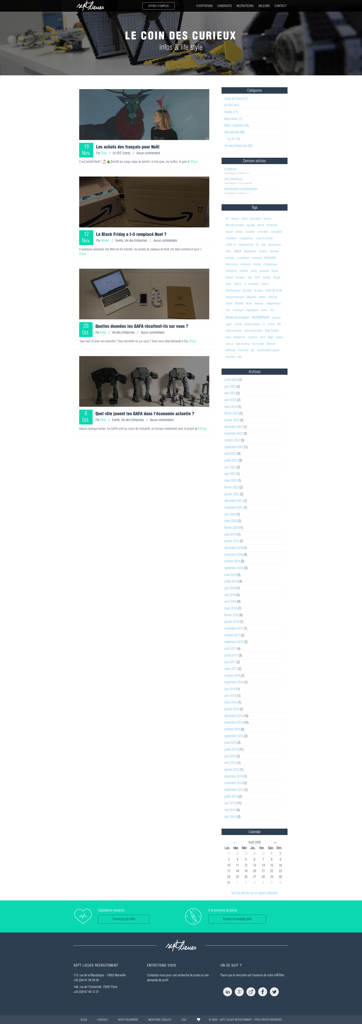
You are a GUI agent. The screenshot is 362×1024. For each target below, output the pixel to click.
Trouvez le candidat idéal (237, 919)
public (264, 310)
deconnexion (274, 244)
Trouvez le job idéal (123, 919)
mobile (229, 303)
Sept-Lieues (271, 330)
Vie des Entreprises (136, 240)
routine (271, 324)
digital (237, 251)
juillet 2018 (231, 581)
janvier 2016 (231, 709)
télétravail (230, 350)
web (240, 357)
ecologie (230, 258)
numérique (238, 310)
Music (249, 303)
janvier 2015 (231, 769)
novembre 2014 (233, 783)
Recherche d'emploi (237, 317)
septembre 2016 (233, 682)
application (255, 218)
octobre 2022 (232, 440)
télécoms (271, 344)
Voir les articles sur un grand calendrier (254, 893)
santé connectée (234, 330)
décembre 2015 (233, 716)
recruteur (276, 317)
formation (240, 277)
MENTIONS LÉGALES (159, 1019)
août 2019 (230, 534)
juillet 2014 (231, 796)
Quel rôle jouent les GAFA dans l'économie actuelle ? (144, 413)
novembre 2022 (233, 433)
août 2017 (230, 648)
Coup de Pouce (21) (236, 98)
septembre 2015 (233, 736)
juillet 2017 (231, 655)
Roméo (105, 240)
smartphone (239, 337)
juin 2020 (230, 514)
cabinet (229, 231)
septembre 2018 (233, 568)
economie (257, 258)
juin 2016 (230, 689)
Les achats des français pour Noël (128, 147)
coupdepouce (246, 238)
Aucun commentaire (148, 153)
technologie (258, 344)
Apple (244, 218)
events (254, 271)
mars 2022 (230, 480)
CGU (183, 1019)
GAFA (257, 277)
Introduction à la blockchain (240, 189)
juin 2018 (230, 588)
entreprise (231, 271)
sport (262, 337)
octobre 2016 (232, 675)
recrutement (260, 317)
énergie (257, 264)
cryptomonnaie (245, 244)
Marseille (251, 297)
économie (270, 257)
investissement (233, 290)
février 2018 (231, 615)
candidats (250, 231)
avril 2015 (230, 763)
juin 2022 (230, 467)
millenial (272, 297)
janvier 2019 (231, 541)
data (263, 244)
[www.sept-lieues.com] (90, 5)
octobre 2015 (232, 729)
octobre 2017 (232, 635)
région (229, 324)
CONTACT (281, 6)
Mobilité (239, 303)
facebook (264, 271)
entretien (244, 271)
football (229, 277)
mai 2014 (229, 810)
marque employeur (235, 297)
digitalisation (250, 251)
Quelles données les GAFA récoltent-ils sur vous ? (141, 326)
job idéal (247, 290)
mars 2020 (230, 521)
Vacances (230, 357)
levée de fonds (274, 290)
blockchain (272, 225)
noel (228, 310)
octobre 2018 (232, 561)
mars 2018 (230, 608)
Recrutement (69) (234, 132)
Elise (104, 153)
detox (228, 251)
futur (250, 277)
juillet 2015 (231, 749)
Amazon (235, 218)
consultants (276, 231)
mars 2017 (230, 669)
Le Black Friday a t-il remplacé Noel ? (131, 234)
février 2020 (231, 527)
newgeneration (273, 303)
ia (245, 284)
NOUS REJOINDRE (128, 1019)
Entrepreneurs (271, 264)
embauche (246, 264)
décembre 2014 (233, 776)
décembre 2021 (233, 501)
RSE (279, 324)
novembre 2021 (233, 507)
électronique (232, 264)
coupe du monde (264, 238)
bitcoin (260, 225)
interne (265, 284)
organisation (252, 310)
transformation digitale (268, 350)
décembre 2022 (233, 427)
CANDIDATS (224, 6)
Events (126, 153)
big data (251, 225)
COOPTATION (204, 6)
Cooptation (231, 238)
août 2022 (230, 453)
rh (264, 324)
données (274, 251)
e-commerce (243, 258)
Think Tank (243, 350)
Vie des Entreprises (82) (238, 146)
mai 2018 (229, 595)
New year (259, 303)
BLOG (84, 1019)
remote (238, 324)
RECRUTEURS (245, 6)
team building (243, 344)
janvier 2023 (231, 420)
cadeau (239, 231)
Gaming (267, 277)
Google (276, 277)
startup (279, 337)
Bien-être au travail (235, 225)
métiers (262, 297)
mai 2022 (229, 474)
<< (233, 842)
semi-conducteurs (253, 330)
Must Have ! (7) (233, 119)
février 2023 (231, 413)
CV (257, 244)
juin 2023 (230, 386)
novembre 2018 (233, 554)
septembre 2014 (233, 790)
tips (253, 350)
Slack (228, 337)
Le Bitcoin (230, 169)
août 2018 (230, 575)
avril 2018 (230, 601)
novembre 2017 (233, 628)
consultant (263, 231)
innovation (253, 284)
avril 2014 (230, 816)
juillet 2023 (231, 380)
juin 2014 (230, 803)
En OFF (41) (231, 105)
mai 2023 (229, 393)
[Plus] (194, 162)
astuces (267, 218)
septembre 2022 (233, 447)
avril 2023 (230, 400)
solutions (252, 337)
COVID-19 (231, 244)
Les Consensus (233, 179)
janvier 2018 (231, 621)
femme (275, 271)
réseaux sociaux (252, 324)
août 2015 (230, 742)
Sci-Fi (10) (233, 139)
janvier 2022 (231, 494)
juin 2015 (230, 756)
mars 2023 (230, 407)
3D (227, 218)
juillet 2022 (231, 460)
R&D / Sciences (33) (236, 125)
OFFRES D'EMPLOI (158, 6)
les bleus (258, 290)
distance (263, 251)
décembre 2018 (233, 548)
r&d (272, 310)
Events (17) (231, 112)
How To (237, 284)
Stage (270, 337)
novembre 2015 (233, 722)
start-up (229, 344)
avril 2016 (230, 696)
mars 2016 (230, 702)
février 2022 (231, 487)
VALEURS (264, 6)
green (228, 284)
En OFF (117, 153)
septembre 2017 (233, 642)
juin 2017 (230, 662)
